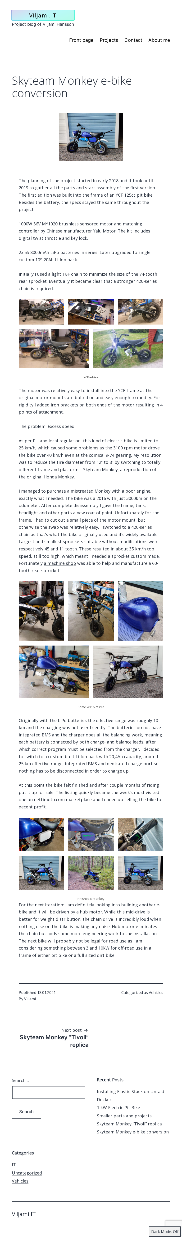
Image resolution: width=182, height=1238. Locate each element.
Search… (20, 1080)
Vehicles (156, 992)
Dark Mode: (161, 1231)
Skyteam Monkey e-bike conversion (133, 1132)
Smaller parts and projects (124, 1116)
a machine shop (60, 563)
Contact (133, 40)
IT (14, 1164)
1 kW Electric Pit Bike (118, 1107)
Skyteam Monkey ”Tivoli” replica (129, 1124)
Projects (109, 40)
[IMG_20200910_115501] (91, 137)
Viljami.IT (43, 15)
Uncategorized (27, 1173)
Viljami (30, 998)
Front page (81, 40)
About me (159, 40)
